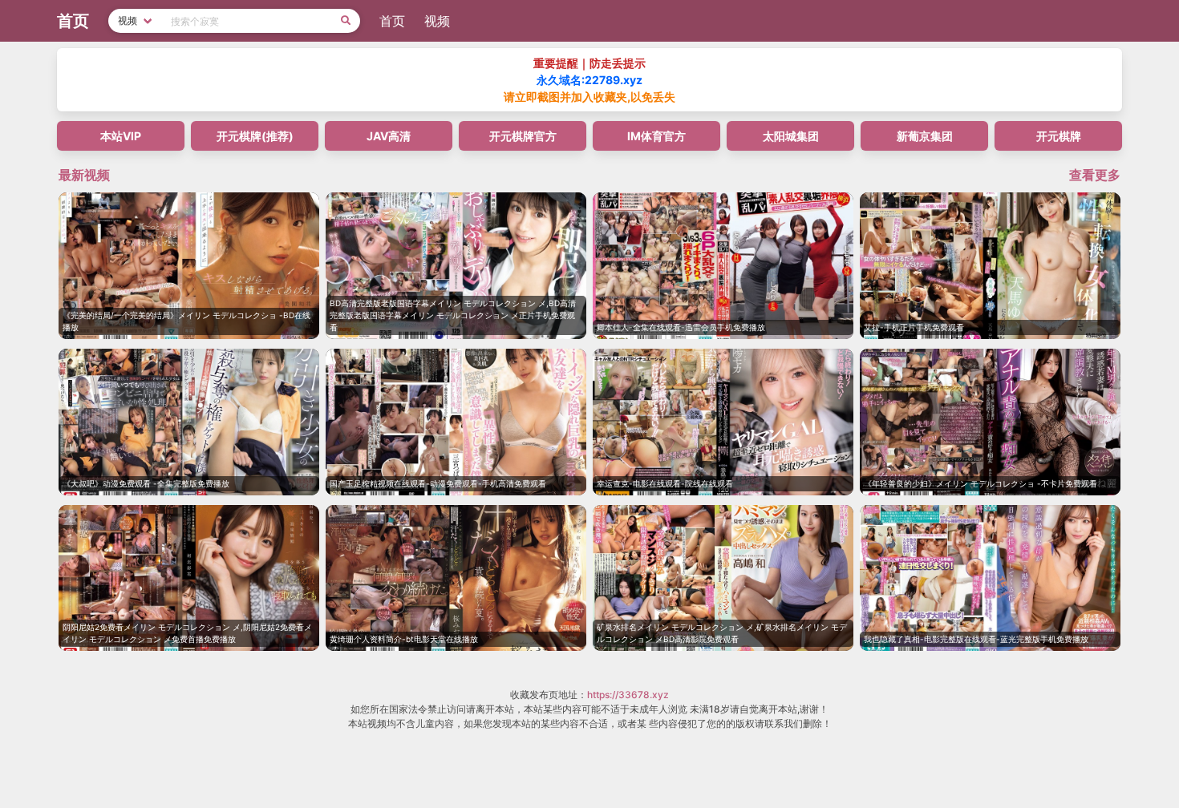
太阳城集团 (791, 136)
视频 (437, 21)
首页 (392, 21)
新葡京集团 (925, 136)
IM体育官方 (656, 136)
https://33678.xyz (628, 695)
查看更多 (1094, 175)
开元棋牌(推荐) (255, 136)
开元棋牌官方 (523, 136)
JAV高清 (389, 136)
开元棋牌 (1058, 136)
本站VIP (120, 136)
